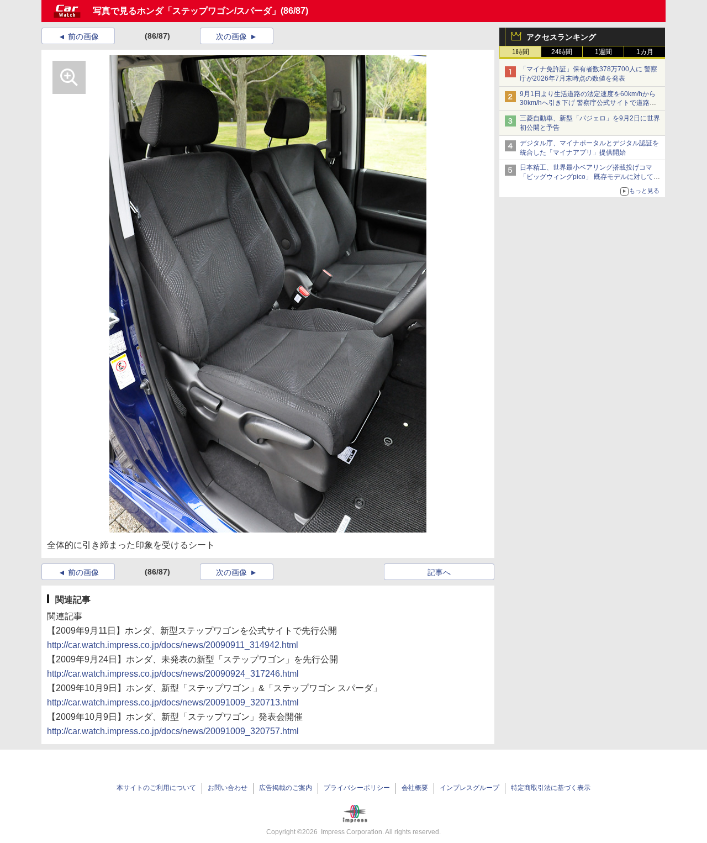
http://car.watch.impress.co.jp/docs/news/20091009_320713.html (173, 702)
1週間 (603, 52)
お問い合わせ (227, 788)
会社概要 (415, 788)
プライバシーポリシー (357, 788)
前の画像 (83, 36)
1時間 (520, 52)
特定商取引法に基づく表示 (550, 788)
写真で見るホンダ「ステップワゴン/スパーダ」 (187, 10)
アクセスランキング (561, 37)
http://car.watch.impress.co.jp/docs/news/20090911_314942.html (172, 645)
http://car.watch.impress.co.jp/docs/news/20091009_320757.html (173, 731)
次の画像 (231, 36)
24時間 (561, 52)
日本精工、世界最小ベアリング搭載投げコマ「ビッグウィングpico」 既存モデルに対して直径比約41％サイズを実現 (590, 177)
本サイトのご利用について (156, 788)
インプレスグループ (469, 788)
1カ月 (644, 52)
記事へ (439, 572)
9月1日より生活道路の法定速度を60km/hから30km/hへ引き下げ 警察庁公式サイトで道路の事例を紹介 (588, 103)
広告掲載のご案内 (285, 788)
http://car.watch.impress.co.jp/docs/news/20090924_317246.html (173, 673)
